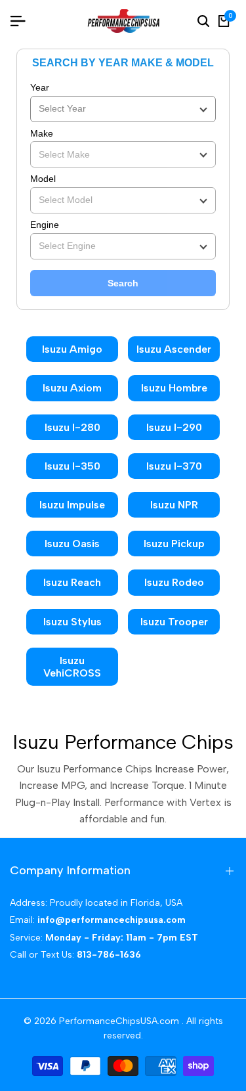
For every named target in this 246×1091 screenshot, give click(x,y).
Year (39, 87)
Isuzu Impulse (72, 505)
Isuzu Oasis (72, 543)
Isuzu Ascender (173, 349)
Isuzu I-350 (72, 466)
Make (41, 133)
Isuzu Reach (72, 582)
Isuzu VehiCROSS (72, 666)
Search (123, 283)
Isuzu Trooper (174, 621)
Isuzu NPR (174, 505)
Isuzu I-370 (174, 466)
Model (43, 178)
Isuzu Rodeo (174, 582)
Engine (44, 224)
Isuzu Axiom (72, 388)
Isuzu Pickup (174, 543)
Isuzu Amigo (72, 349)
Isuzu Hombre (174, 388)
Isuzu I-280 (72, 427)
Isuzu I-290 (174, 427)
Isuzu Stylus (72, 621)
